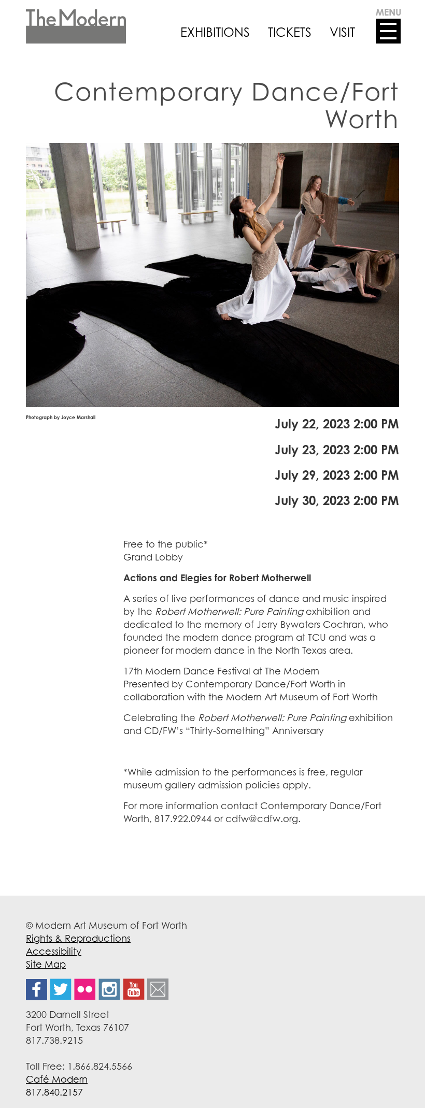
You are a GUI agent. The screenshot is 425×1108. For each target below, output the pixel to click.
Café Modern (57, 1079)
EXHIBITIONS (215, 32)
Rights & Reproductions (78, 938)
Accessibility (53, 951)
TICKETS (289, 32)
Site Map (46, 964)
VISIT (342, 32)
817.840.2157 (54, 1092)
